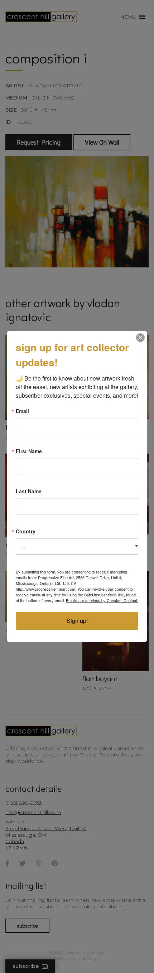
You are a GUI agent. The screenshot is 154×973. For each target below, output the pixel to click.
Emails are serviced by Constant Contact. (102, 600)
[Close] (140, 337)
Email (22, 410)
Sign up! (77, 620)
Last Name (29, 491)
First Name (29, 451)
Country (25, 531)
